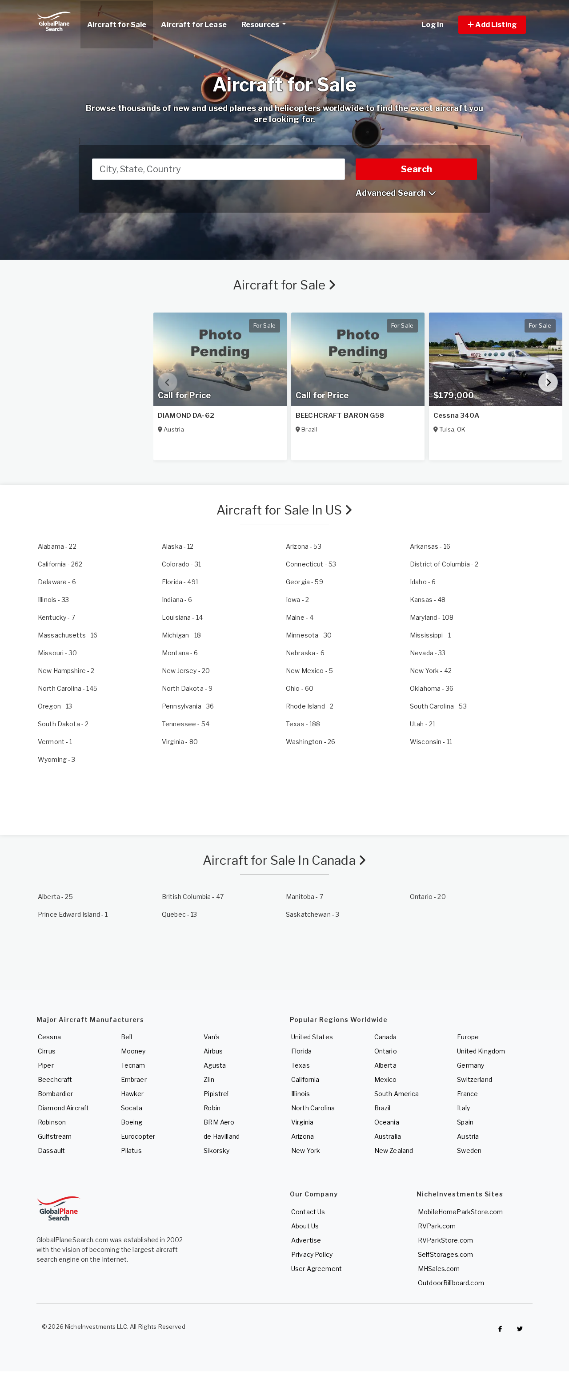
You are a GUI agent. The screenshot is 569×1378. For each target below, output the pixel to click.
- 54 (185, 724)
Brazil (382, 1108)
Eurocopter (138, 1136)
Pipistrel (216, 1093)
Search (416, 169)
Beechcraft (55, 1079)
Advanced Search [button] (392, 193)
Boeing (132, 1122)
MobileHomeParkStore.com (460, 1212)
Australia (387, 1136)
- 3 (57, 759)
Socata (132, 1108)
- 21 (422, 724)
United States (312, 1037)
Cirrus (47, 1051)
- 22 (57, 546)
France (467, 1093)
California (305, 1079)
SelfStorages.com (445, 1254)
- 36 (431, 688)
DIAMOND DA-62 (186, 416)
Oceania (386, 1122)
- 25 (55, 896)
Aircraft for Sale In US (280, 510)
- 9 (187, 688)
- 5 (309, 670)
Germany (470, 1065)
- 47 (193, 896)
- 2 (444, 564)
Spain (465, 1122)
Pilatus (131, 1150)
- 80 (180, 741)
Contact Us (308, 1212)
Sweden (469, 1150)
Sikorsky (216, 1150)
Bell (126, 1037)
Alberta (385, 1065)
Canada (385, 1037)
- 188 (303, 724)
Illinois (300, 1093)
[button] (492, 24)
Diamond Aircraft (63, 1108)
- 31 (181, 564)
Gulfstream (55, 1136)
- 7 (56, 617)
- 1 (430, 635)
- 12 (178, 546)
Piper (46, 1065)
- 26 (310, 741)
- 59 (304, 582)
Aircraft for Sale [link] (116, 24)
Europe (468, 1037)
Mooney (133, 1051)
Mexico (385, 1079)
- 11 (431, 741)
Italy (463, 1108)
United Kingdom (481, 1051)
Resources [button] (260, 24)
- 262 (60, 564)
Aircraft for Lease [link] (194, 24)
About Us (305, 1226)
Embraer (134, 1079)
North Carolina (313, 1108)
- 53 (303, 546)
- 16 (430, 546)
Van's (212, 1037)
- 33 (53, 599)
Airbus (213, 1051)
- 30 (309, 635)
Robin (212, 1108)
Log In (432, 24)
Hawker (132, 1093)
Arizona (302, 1136)
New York (305, 1150)
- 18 (181, 635)
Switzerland (474, 1079)
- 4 (299, 617)
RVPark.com (437, 1226)
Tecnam (133, 1065)
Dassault (51, 1150)
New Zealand (393, 1150)
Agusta (215, 1065)
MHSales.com (439, 1268)
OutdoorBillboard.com (451, 1283)
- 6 (57, 582)
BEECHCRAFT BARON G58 (340, 416)
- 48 (428, 599)
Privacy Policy (312, 1254)
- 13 (55, 706)
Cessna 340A (456, 416)
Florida (301, 1051)
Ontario (385, 1051)
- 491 (180, 582)
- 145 (67, 688)
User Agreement (316, 1268)
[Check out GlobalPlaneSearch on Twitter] (520, 1329)
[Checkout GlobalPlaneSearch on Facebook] (500, 1329)
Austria (468, 1136)
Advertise (306, 1240)
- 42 (431, 670)
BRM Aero (219, 1122)
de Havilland (222, 1136)
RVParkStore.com (445, 1240)
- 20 (186, 670)
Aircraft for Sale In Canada (280, 860)
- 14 (182, 617)
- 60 (299, 688)
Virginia (302, 1122)
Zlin (209, 1079)
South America (396, 1093)
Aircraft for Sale (281, 285)
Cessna (49, 1037)
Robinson (52, 1122)
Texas (300, 1065)
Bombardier (55, 1093)
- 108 (431, 617)
